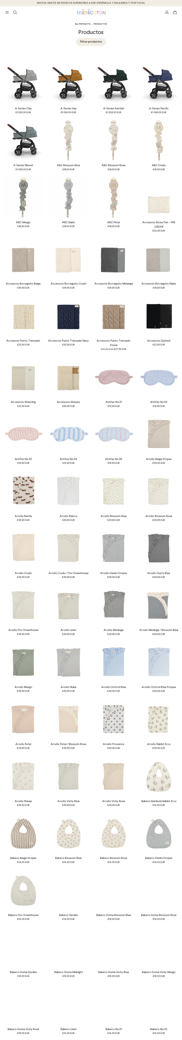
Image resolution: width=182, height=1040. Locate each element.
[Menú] (7, 12)
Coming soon (158, 451)
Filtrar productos (91, 42)
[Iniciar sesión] (167, 12)
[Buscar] (15, 12)
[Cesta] (175, 12)
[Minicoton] (91, 11)
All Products (82, 24)
